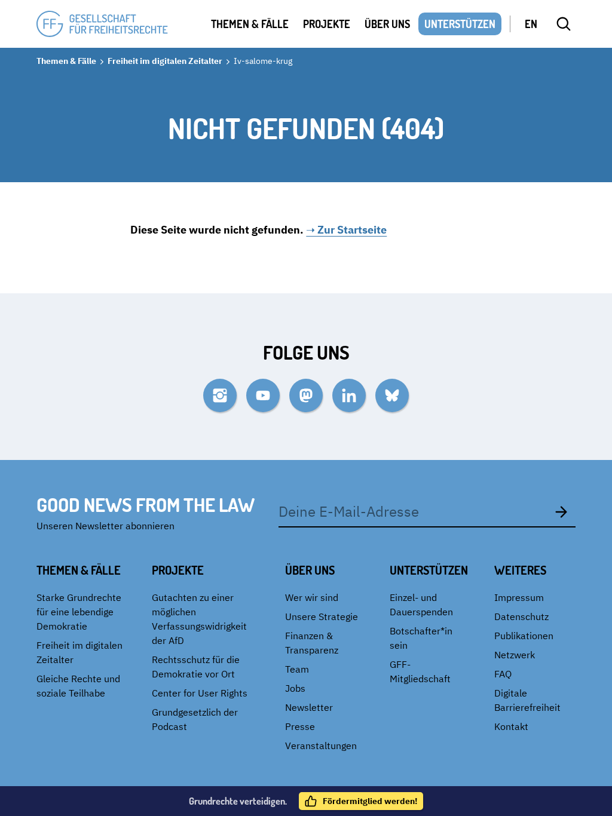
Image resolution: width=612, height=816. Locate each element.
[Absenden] (561, 511)
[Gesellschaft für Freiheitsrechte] (102, 24)
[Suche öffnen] (564, 24)
